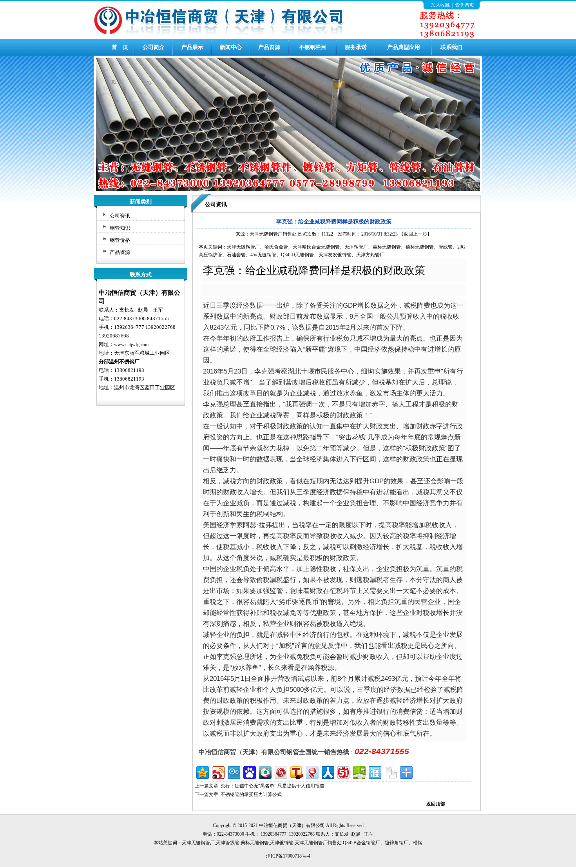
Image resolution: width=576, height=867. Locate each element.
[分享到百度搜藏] (249, 771)
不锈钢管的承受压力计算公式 (251, 794)
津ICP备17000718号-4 (288, 856)
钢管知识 (120, 228)
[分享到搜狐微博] (296, 771)
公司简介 (154, 47)
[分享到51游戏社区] (343, 771)
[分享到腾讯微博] (233, 771)
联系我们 (451, 47)
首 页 (120, 47)
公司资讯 (120, 216)
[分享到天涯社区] (374, 771)
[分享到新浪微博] (217, 771)
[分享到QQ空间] (202, 771)
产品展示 (192, 47)
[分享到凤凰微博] (280, 771)
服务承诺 (356, 47)
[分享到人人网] (327, 771)
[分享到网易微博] (311, 771)
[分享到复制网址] (390, 771)
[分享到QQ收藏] (264, 771)
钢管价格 (120, 240)
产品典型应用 (403, 47)
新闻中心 (231, 47)
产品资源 (269, 47)
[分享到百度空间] (358, 771)
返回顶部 (435, 804)
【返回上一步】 (415, 234)
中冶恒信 (268, 825)
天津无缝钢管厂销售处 (273, 234)
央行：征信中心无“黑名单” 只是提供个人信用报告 (272, 786)
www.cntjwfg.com (131, 344)
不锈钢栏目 (312, 47)
